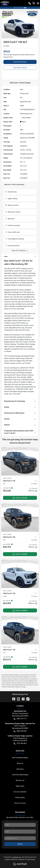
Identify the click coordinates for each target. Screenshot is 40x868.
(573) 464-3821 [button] (22, 743)
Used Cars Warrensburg (20, 775)
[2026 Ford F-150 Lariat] (20, 574)
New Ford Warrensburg (20, 758)
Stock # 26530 (7, 591)
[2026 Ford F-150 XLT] (20, 461)
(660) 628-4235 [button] (22, 731)
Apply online (20, 786)
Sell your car (20, 780)
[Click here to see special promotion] (20, 8)
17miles (34, 596)
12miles (34, 653)
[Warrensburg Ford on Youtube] (17, 699)
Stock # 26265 (7, 647)
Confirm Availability (21, 498)
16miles (34, 540)
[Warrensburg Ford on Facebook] (13, 699)
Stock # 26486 (7, 534)
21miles (34, 484)
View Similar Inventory (20, 67)
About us (20, 763)
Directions (20, 769)
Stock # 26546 (7, 478)
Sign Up (20, 844)
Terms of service (20, 803)
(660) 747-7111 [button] (22, 719)
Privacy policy (20, 797)
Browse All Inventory (20, 62)
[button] (30, 3)
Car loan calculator (20, 792)
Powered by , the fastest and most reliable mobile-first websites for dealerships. (20, 858)
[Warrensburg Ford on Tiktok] (27, 699)
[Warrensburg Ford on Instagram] (22, 699)
